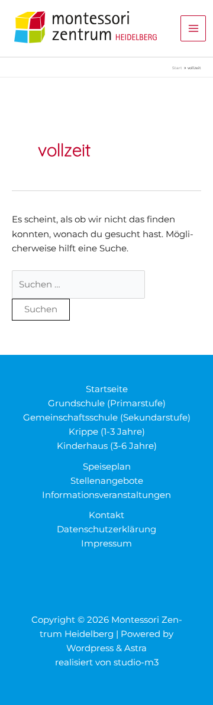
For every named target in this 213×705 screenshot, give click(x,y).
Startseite (107, 389)
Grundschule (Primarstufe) (107, 403)
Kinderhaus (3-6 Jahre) (107, 446)
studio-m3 (136, 662)
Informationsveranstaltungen (106, 495)
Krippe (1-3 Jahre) (107, 431)
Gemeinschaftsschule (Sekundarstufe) (107, 417)
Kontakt (106, 515)
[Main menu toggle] (193, 28)
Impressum (106, 543)
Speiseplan (107, 466)
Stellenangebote (106, 481)
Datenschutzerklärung (106, 529)
